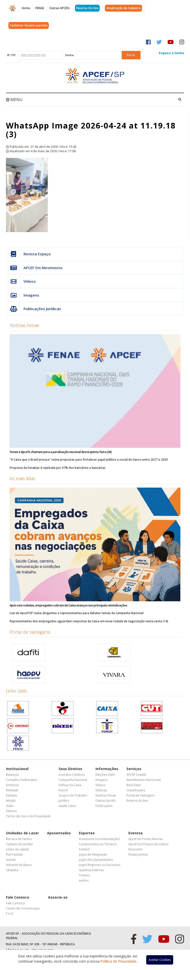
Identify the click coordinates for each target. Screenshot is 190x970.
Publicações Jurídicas (42, 308)
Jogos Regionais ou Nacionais (99, 865)
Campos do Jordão (19, 844)
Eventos (135, 833)
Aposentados (59, 833)
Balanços (12, 775)
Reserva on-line (137, 800)
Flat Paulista (14, 854)
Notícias (101, 790)
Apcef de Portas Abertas (145, 839)
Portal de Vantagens (30, 632)
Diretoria (12, 785)
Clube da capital (17, 849)
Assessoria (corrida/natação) (99, 839)
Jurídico (64, 800)
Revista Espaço (37, 253)
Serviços (133, 768)
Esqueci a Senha (171, 53)
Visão (10, 806)
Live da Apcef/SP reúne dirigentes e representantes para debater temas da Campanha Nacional (76, 613)
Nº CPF (11, 55)
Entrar (131, 55)
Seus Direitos (70, 768)
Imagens (31, 295)
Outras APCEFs (59, 8)
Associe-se (58, 897)
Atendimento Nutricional (143, 780)
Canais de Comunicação (23, 908)
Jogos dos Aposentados (96, 860)
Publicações (103, 806)
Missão (11, 800)
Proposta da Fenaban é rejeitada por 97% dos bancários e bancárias (57, 468)
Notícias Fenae (24, 325)
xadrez (84, 880)
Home (26, 8)
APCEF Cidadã (136, 775)
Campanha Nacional (73, 780)
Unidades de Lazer (22, 833)
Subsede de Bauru (19, 865)
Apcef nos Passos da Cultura (148, 844)
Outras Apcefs (105, 800)
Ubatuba (12, 870)
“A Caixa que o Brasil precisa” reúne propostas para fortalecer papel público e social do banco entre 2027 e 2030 (89, 459)
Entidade (12, 790)
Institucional (17, 768)
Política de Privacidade (118, 961)
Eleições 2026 (105, 775)
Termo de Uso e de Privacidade (28, 816)
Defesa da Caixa (70, 785)
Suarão (11, 860)
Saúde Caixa (67, 806)
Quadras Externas (91, 870)
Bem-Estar (133, 785)
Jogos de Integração (93, 854)
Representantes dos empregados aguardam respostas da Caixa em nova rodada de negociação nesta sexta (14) (89, 621)
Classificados (135, 790)
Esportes (87, 833)
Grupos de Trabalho (73, 795)
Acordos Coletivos (72, 775)
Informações (106, 768)
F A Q (9, 913)
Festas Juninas (138, 854)
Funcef (63, 790)
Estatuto (11, 795)
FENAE (39, 8)
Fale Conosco (17, 897)
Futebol (84, 849)
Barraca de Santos (19, 839)
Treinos (84, 875)
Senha (69, 55)
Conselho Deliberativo (21, 780)
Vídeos (30, 281)
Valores (11, 811)
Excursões (135, 849)
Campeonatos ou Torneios (98, 844)
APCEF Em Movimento (43, 267)
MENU (16, 99)
